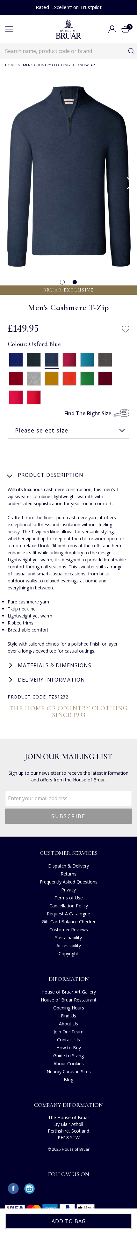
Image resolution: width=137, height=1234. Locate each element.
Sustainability (68, 938)
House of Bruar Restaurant (69, 1000)
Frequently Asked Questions (68, 882)
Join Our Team (68, 1032)
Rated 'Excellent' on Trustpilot (69, 7)
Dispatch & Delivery (68, 866)
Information (68, 978)
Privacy (68, 890)
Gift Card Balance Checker (69, 922)
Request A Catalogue (68, 914)
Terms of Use (68, 898)
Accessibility (68, 945)
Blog (68, 1079)
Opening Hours (68, 1008)
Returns (68, 874)
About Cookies (69, 1063)
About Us (68, 1024)
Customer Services (68, 852)
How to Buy (68, 1048)
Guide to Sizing (68, 1056)
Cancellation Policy (68, 906)
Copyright (68, 953)
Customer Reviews (68, 930)
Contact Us (68, 1040)
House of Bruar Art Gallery (68, 992)
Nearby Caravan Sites (69, 1071)
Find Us (68, 1016)
